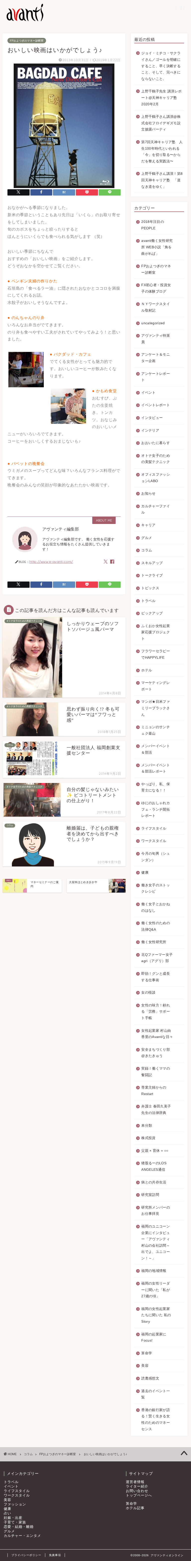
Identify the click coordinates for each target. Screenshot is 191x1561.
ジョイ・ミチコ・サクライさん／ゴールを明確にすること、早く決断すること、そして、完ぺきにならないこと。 (161, 65)
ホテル (146, 670)
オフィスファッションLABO (155, 478)
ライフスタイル (153, 828)
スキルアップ (152, 563)
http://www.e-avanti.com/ (51, 561)
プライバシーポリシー (26, 1555)
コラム (146, 550)
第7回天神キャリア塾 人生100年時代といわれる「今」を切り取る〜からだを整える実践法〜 (162, 151)
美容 (144, 1365)
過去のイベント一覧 (155, 1394)
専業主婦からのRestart (153, 1091)
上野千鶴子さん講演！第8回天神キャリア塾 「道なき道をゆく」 (162, 180)
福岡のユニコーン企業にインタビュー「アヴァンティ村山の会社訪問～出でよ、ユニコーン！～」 (155, 1242)
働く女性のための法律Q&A (155, 926)
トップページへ (139, 1495)
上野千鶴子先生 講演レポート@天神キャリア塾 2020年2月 (161, 97)
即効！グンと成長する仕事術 (155, 977)
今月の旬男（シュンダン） (155, 857)
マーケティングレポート (155, 686)
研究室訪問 (150, 1195)
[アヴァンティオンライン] (24, 20)
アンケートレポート (155, 377)
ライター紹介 (137, 1486)
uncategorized (153, 323)
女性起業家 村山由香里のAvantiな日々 (157, 1034)
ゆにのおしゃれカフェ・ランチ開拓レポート (155, 809)
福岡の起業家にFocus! (153, 1337)
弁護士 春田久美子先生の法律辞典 (156, 1110)
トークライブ (152, 575)
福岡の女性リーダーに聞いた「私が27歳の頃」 (155, 1290)
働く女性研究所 (153, 942)
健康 (144, 872)
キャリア (148, 525)
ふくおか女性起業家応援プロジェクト (155, 632)
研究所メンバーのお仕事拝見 (155, 1211)
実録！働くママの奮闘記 (155, 1072)
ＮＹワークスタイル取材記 (155, 307)
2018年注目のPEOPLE (152, 225)
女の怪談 (148, 992)
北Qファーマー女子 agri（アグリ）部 (157, 958)
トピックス (150, 588)
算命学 (146, 1353)
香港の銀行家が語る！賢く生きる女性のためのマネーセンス (155, 1419)
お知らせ (148, 493)
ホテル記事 (135, 1508)
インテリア (150, 430)
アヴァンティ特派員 (155, 339)
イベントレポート (155, 405)
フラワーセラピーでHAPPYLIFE (155, 654)
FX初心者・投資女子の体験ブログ (156, 288)
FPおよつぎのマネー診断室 (27, 40)
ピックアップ (152, 613)
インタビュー (152, 418)
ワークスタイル (153, 841)
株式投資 (148, 1138)
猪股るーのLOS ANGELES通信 (153, 1166)
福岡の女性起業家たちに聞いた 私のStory (156, 1315)
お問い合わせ (137, 1491)
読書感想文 (150, 1378)
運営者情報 (135, 1482)
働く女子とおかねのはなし (155, 907)
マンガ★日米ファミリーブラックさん (155, 708)
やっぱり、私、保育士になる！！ (155, 787)
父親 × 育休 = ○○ (154, 1151)
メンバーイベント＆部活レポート (155, 768)
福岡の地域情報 (153, 1271)
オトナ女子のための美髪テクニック (155, 459)
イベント (148, 392)
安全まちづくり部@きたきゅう (155, 1053)
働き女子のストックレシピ (155, 888)
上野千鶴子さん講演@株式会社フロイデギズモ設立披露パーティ (161, 123)
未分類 (146, 1125)
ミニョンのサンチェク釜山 (155, 730)
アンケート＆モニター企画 (155, 358)
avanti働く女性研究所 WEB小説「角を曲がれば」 (157, 247)
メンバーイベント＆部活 (155, 749)
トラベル (148, 601)
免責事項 (55, 1555)
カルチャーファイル (155, 509)
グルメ (146, 538)
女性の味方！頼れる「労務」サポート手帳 (155, 1011)
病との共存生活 (153, 1182)
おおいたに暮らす (155, 443)
